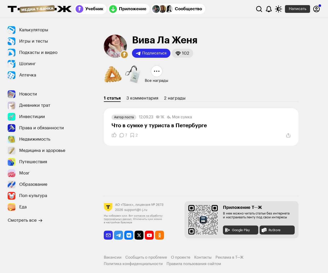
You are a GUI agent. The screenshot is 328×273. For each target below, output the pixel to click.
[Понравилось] (114, 135)
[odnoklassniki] (159, 235)
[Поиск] (259, 9)
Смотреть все (22, 220)
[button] (124, 55)
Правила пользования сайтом (194, 264)
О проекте (180, 257)
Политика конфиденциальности (133, 264)
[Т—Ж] (40, 9)
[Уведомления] (269, 9)
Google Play (241, 230)
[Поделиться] (288, 135)
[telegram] (118, 235)
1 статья (112, 98)
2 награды (175, 98)
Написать (297, 9)
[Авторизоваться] (316, 9)
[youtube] (149, 235)
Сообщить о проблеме (146, 257)
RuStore (275, 230)
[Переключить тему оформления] (278, 9)
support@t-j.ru (135, 209)
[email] (108, 235)
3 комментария (142, 98)
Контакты (203, 257)
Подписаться (154, 53)
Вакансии (112, 257)
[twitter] (139, 235)
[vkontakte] (128, 235)
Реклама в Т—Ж (229, 257)
